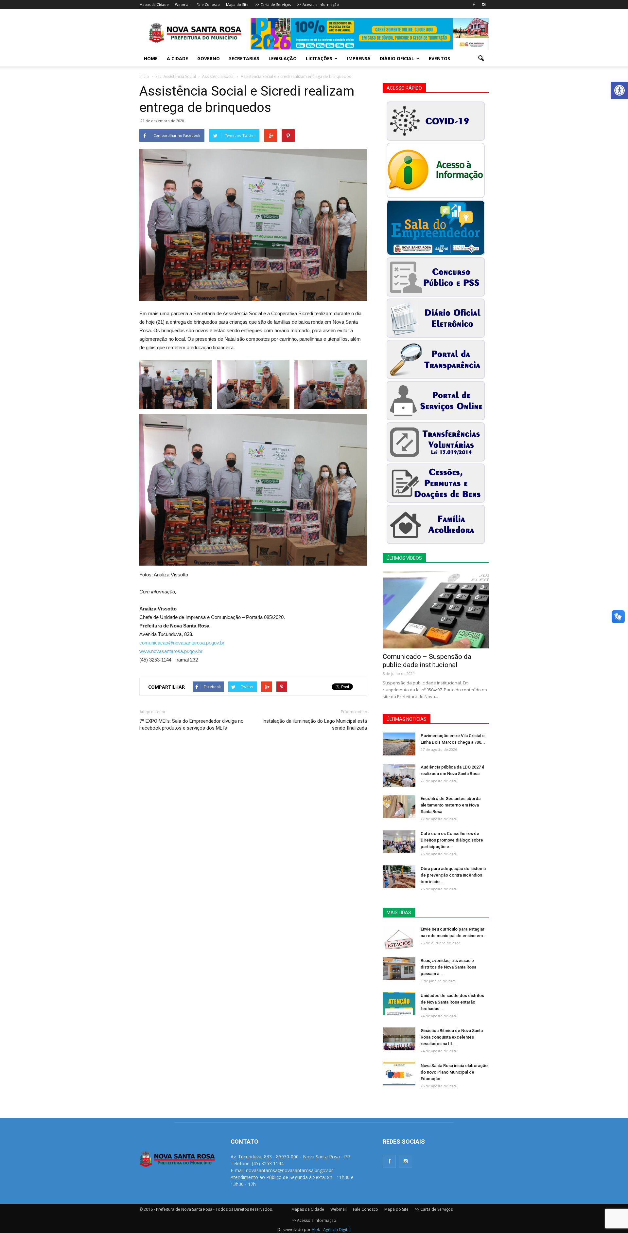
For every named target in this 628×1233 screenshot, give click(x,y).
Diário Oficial (397, 58)
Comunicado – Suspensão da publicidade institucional (427, 661)
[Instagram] (484, 5)
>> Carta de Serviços (273, 4)
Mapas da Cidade (154, 4)
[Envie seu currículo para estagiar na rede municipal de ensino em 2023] (399, 937)
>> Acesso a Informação (318, 4)
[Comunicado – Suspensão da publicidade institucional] (436, 609)
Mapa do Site (237, 4)
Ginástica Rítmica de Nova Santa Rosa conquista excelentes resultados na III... (452, 1037)
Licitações (319, 58)
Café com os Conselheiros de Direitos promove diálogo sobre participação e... (452, 840)
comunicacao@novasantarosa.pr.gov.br (181, 642)
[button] (619, 90)
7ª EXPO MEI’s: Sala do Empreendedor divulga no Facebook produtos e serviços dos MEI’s (191, 724)
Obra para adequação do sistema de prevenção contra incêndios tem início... (453, 875)
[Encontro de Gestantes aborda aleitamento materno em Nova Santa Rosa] (399, 806)
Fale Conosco (208, 4)
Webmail (182, 4)
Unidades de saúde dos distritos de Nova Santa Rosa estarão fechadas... (452, 1002)
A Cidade (177, 58)
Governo (208, 58)
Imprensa (359, 58)
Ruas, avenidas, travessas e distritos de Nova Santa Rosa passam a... (448, 967)
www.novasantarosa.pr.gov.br (170, 651)
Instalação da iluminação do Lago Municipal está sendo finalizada (314, 724)
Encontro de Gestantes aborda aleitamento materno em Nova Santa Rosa (450, 805)
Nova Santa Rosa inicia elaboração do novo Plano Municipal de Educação (454, 1072)
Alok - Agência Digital (331, 1229)
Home (151, 58)
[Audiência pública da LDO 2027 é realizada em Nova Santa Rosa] (399, 775)
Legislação (283, 58)
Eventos (439, 58)
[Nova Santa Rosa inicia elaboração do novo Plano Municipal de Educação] (399, 1073)
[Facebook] (474, 5)
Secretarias (244, 58)
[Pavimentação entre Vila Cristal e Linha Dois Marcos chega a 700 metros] (399, 744)
